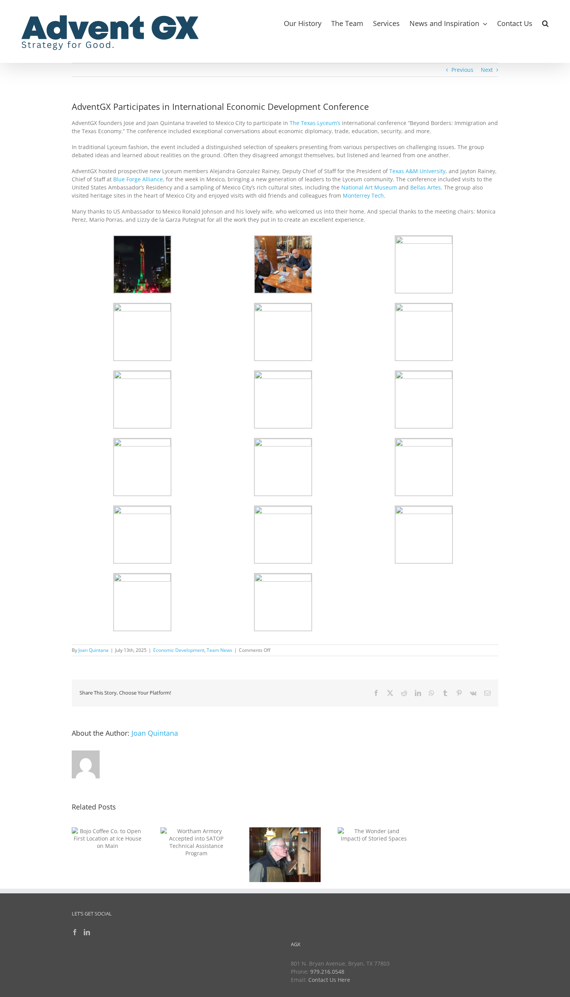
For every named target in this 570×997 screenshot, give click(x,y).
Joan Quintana (93, 650)
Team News (219, 650)
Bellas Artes (425, 187)
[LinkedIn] (87, 932)
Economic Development (178, 650)
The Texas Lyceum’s (315, 123)
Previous (462, 69)
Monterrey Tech (363, 195)
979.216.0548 (327, 971)
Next (487, 69)
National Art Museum (369, 187)
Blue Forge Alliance (138, 179)
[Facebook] (75, 932)
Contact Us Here (329, 979)
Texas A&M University (417, 171)
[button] (545, 22)
